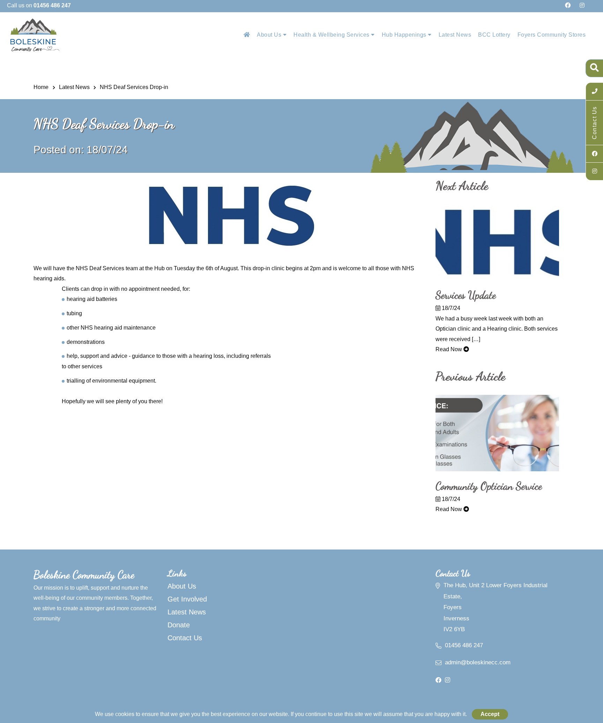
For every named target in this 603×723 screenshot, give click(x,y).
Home (41, 87)
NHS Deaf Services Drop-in (134, 87)
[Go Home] (247, 35)
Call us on (39, 5)
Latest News (455, 35)
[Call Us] (594, 91)
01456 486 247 (464, 645)
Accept (490, 714)
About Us (270, 35)
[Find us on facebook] (567, 5)
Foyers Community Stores (552, 35)
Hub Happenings (405, 35)
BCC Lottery (494, 35)
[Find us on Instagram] (582, 5)
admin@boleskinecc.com (478, 662)
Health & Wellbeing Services (332, 35)
